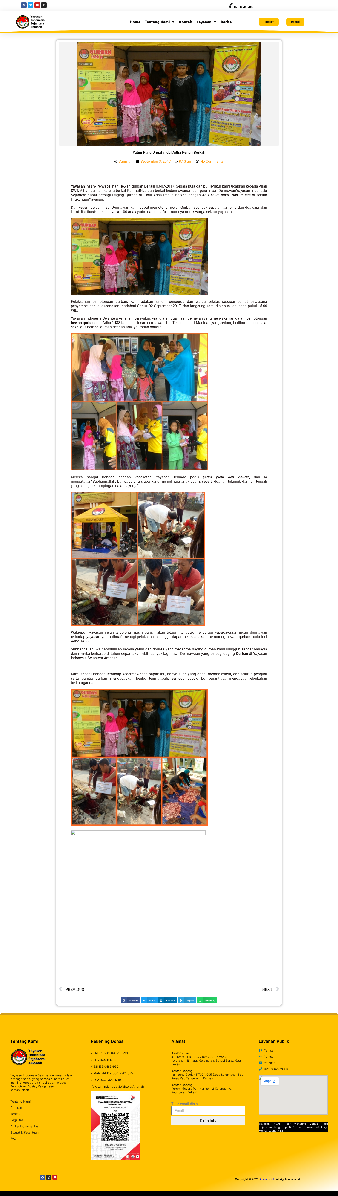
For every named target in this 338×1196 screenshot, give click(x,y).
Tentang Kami (157, 22)
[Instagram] (48, 1177)
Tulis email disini (185, 1104)
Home (135, 22)
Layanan (204, 22)
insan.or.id (267, 1179)
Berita (226, 22)
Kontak (185, 22)
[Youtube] (54, 1177)
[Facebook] (42, 1177)
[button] (130, 1000)
